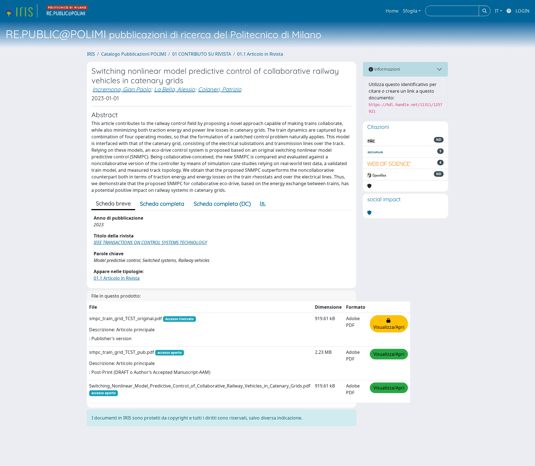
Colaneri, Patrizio (219, 89)
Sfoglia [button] (410, 11)
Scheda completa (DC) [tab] (222, 203)
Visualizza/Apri (388, 323)
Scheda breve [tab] (113, 203)
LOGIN (522, 11)
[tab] (263, 204)
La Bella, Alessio (174, 89)
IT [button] (497, 11)
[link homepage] (20, 11)
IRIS (91, 54)
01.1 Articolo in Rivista (260, 54)
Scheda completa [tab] (162, 203)
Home (392, 11)
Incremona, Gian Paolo (122, 89)
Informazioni (386, 69)
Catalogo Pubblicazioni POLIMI (133, 54)
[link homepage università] (67, 11)
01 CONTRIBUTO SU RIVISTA (201, 54)
